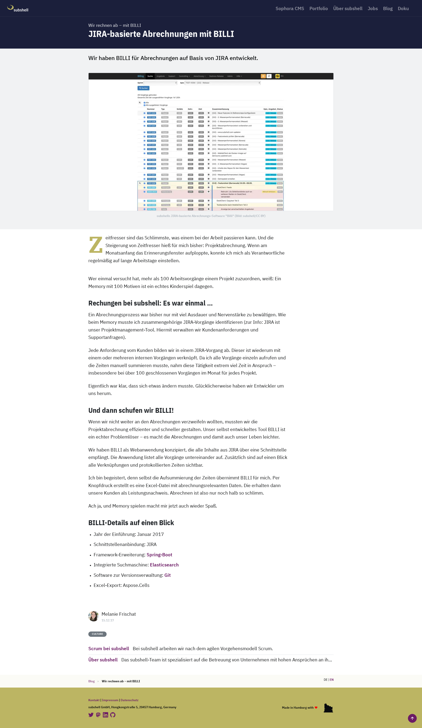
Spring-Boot (159, 555)
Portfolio (318, 9)
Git (167, 575)
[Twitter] (91, 714)
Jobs (373, 9)
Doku (403, 9)
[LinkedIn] (106, 714)
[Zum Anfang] (412, 718)
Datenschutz (129, 700)
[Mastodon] (99, 714)
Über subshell (347, 9)
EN (332, 679)
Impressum (110, 700)
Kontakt (94, 700)
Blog (388, 9)
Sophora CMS (290, 9)
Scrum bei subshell (108, 649)
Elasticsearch (164, 565)
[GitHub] (112, 714)
